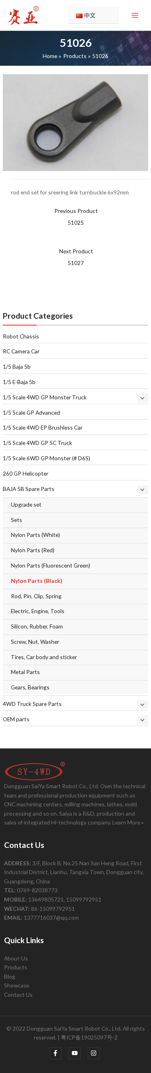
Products (15, 967)
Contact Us (18, 994)
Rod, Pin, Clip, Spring (36, 596)
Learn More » (128, 822)
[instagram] (95, 1053)
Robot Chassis (21, 336)
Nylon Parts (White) (35, 534)
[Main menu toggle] (135, 15)
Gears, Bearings (30, 687)
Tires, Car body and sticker (44, 656)
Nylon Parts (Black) (36, 580)
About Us (16, 958)
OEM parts (16, 719)
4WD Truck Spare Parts (32, 703)
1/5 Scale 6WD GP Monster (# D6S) (46, 458)
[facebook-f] (59, 1053)
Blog (9, 976)
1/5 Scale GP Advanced (31, 412)
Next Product (76, 257)
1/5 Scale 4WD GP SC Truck (37, 442)
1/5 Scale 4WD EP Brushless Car (43, 427)
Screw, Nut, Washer (35, 641)
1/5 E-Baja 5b (19, 381)
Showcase (16, 985)
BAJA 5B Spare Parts (28, 488)
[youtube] (77, 1053)
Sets (16, 519)
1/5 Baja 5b (17, 366)
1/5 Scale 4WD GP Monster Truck (45, 397)
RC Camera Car (21, 351)
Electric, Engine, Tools (37, 610)
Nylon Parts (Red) (32, 550)
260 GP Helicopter (25, 473)
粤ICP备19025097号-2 (89, 1037)
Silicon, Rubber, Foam (37, 626)
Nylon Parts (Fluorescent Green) (50, 565)
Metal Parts (25, 671)
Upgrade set (26, 504)
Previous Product (76, 216)
